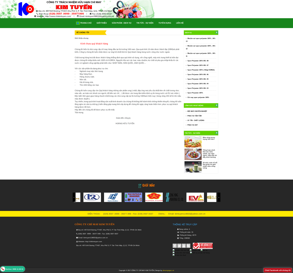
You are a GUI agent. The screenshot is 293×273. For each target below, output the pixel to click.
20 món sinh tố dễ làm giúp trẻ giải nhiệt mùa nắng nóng (210, 165)
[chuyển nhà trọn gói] (181, 250)
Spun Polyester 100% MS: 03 (197, 88)
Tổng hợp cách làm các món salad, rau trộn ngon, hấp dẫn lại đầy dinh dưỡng (210, 153)
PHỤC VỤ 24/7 (192, 125)
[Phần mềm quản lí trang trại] (186, 255)
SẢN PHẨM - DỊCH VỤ (121, 23)
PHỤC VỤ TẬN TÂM (194, 116)
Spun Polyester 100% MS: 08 (197, 61)
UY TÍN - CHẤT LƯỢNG (195, 120)
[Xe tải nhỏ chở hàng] (181, 252)
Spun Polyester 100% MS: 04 (197, 84)
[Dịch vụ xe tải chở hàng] (200, 252)
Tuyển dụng (165, 23)
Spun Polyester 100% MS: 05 (197, 79)
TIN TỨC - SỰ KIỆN (144, 23)
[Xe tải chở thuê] (179, 255)
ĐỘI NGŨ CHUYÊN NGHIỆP (197, 111)
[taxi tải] (204, 250)
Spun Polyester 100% (195, 93)
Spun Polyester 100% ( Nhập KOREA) (201, 70)
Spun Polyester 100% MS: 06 (197, 74)
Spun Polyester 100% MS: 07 (197, 65)
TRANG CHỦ (86, 23)
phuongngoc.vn (168, 270)
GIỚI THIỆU (102, 23)
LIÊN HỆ (180, 23)
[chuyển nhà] (195, 250)
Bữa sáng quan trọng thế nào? (209, 138)
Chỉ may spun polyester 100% (198, 97)
